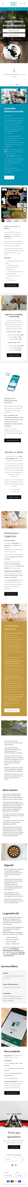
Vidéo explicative (14, 35)
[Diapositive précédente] (8, 84)
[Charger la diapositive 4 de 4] (17, 85)
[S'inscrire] (21, 1159)
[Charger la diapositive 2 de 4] (13, 85)
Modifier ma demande (13, 440)
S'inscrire (9, 177)
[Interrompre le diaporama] (26, 84)
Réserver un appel (14, 355)
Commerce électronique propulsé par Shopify (16, 1184)
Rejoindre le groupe (12, 1093)
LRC (6, 1184)
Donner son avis (11, 594)
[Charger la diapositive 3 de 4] (15, 85)
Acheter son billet (11, 285)
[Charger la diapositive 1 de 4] (11, 85)
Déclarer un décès (14, 497)
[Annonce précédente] (3, 9)
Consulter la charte (12, 710)
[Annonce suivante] (25, 9)
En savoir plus (14, 77)
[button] (3, 3)
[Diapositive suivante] (19, 84)
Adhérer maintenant (14, 30)
